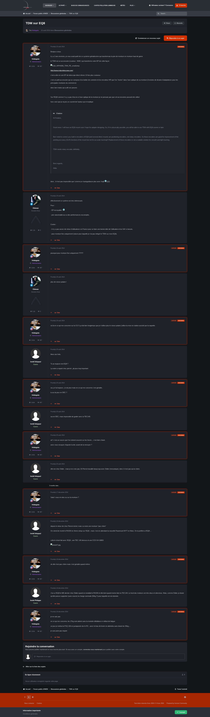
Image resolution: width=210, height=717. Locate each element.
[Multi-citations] (51, 188)
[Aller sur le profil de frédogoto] (27, 30)
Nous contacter (29, 703)
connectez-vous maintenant (92, 649)
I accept (182, 712)
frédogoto (35, 59)
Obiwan (36, 208)
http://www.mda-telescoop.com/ (62, 70)
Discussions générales (63, 30)
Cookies (39, 703)
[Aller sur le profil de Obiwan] (36, 200)
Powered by (177, 703)
